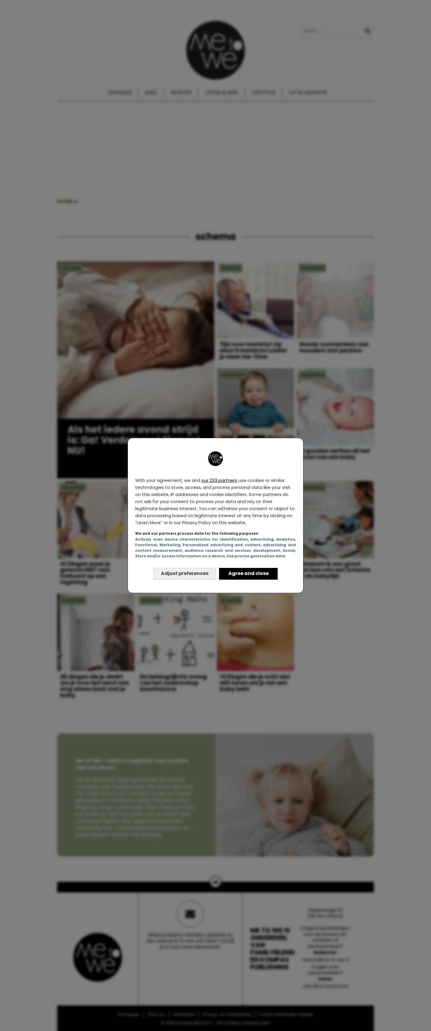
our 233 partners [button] (219, 480)
